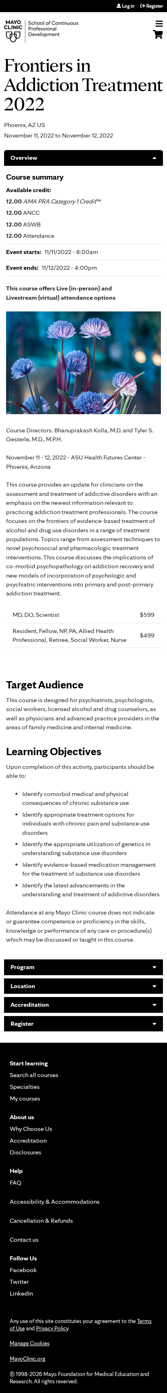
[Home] (50, 31)
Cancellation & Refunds (41, 1220)
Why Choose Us (31, 1129)
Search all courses (34, 1075)
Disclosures (25, 1152)
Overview (24, 157)
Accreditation (30, 1004)
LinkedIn (21, 1293)
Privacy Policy (52, 1328)
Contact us (24, 1239)
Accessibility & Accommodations (55, 1201)
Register (154, 6)
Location (23, 986)
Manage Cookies (29, 1343)
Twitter (19, 1281)
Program (22, 967)
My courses (25, 1098)
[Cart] (158, 38)
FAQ (15, 1182)
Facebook (23, 1270)
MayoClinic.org (27, 1358)
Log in (128, 6)
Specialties (25, 1086)
